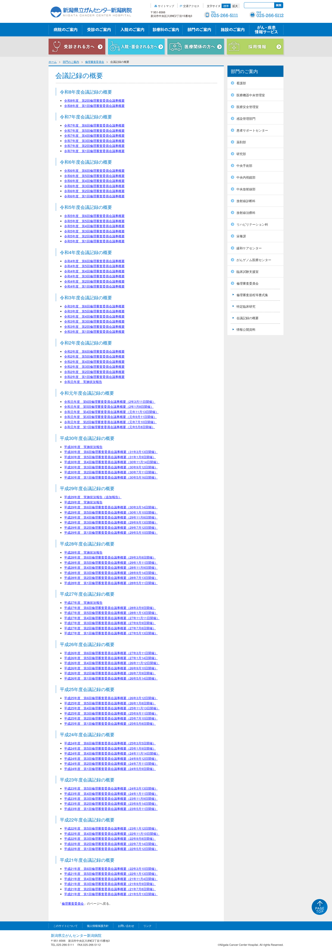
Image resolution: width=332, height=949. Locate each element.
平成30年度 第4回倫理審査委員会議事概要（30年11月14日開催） (111, 462)
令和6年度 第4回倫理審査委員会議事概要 (94, 180)
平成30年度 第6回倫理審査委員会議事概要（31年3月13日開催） (111, 451)
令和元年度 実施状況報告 (83, 381)
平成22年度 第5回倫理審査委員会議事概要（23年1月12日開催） (111, 828)
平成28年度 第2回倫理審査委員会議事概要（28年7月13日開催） (111, 577)
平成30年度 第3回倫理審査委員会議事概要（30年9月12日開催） (111, 467)
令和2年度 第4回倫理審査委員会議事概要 (94, 361)
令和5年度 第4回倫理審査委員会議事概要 (94, 226)
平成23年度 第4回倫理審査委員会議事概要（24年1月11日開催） (111, 793)
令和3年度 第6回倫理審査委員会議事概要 (94, 306)
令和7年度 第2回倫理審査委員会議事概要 (94, 145)
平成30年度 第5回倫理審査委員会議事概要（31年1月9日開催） (110, 457)
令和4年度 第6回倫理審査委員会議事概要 (94, 261)
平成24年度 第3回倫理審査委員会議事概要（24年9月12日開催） (111, 758)
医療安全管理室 (247, 106)
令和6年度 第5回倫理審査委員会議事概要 (94, 175)
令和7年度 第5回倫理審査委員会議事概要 (94, 130)
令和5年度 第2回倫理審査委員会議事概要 (94, 236)
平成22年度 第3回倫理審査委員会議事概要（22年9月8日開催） (110, 838)
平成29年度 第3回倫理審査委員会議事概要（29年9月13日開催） (111, 522)
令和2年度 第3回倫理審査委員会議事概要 (94, 366)
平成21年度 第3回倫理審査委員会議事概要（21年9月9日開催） (110, 883)
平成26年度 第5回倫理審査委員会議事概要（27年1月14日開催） (111, 658)
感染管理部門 (245, 118)
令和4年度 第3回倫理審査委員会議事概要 (94, 276)
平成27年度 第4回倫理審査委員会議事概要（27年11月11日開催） (111, 618)
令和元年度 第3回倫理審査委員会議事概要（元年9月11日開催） (110, 416)
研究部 (241, 153)
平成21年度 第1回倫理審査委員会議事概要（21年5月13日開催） (111, 894)
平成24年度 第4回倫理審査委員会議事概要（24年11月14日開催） (111, 753)
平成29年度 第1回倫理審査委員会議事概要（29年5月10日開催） (111, 532)
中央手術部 (244, 165)
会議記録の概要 (247, 318)
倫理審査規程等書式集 (252, 295)
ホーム (53, 62)
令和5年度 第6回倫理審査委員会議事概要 (94, 215)
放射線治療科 (245, 212)
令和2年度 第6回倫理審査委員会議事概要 (94, 351)
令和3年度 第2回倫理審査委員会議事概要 (94, 326)
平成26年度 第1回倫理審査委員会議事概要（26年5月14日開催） (111, 678)
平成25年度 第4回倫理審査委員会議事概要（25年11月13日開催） (111, 708)
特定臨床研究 (245, 306)
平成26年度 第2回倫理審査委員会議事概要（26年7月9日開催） (110, 673)
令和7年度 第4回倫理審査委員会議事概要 (94, 135)
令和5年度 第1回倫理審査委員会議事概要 (94, 241)
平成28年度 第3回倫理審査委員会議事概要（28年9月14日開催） (111, 572)
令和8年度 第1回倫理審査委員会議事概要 (94, 105)
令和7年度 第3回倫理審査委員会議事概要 (94, 140)
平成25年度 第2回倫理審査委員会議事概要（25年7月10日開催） (111, 718)
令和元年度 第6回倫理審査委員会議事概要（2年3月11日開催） (109, 401)
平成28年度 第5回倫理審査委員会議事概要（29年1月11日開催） (111, 562)
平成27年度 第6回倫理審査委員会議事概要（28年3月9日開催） (110, 607)
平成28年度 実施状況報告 (83, 552)
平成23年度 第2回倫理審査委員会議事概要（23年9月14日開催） (111, 803)
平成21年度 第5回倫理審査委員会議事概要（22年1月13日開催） (111, 873)
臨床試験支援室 (247, 271)
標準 (226, 6)
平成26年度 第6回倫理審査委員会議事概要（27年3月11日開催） (111, 653)
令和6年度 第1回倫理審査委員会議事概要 (94, 196)
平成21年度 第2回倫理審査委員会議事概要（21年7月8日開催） (110, 889)
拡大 (235, 6)
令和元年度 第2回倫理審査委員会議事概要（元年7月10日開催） (110, 422)
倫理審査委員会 (94, 62)
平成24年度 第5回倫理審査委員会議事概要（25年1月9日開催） (110, 748)
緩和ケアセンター (249, 248)
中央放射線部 (245, 189)
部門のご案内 (71, 62)
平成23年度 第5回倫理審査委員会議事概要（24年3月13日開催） (111, 788)
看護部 (241, 83)
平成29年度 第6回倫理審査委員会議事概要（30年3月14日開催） (111, 507)
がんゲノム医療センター (253, 259)
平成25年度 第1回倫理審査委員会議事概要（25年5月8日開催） (110, 723)
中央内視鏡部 (245, 177)
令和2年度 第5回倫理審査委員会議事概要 (94, 356)
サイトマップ (166, 6)
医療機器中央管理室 (250, 95)
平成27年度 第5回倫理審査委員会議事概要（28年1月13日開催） (111, 612)
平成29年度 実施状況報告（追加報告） (93, 497)
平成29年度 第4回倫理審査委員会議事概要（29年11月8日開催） (111, 517)
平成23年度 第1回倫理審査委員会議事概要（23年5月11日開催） (111, 808)
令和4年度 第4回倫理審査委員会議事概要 (94, 271)
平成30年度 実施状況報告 (83, 446)
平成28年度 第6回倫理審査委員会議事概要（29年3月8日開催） (110, 557)
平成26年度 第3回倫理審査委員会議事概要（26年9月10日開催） (111, 668)
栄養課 (241, 236)
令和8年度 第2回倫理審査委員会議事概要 (94, 100)
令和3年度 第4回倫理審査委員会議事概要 (94, 316)
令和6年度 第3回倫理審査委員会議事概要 (94, 186)
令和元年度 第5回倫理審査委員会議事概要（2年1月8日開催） (109, 406)
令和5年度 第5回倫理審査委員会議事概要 (94, 221)
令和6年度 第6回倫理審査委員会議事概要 (94, 170)
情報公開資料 (245, 329)
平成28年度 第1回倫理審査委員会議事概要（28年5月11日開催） (111, 583)
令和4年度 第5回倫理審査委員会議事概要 (94, 266)
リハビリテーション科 (252, 224)
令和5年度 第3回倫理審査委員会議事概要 (94, 231)
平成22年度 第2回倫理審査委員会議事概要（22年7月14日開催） (111, 843)
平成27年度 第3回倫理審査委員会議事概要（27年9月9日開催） (110, 623)
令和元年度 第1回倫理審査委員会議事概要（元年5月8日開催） (109, 427)
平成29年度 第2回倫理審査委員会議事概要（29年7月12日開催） (111, 527)
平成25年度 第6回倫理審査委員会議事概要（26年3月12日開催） (111, 698)
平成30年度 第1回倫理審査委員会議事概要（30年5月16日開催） (111, 477)
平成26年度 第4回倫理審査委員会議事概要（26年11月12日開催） (111, 663)
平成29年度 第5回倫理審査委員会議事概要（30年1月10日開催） (111, 512)
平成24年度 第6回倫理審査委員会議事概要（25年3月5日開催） (110, 743)
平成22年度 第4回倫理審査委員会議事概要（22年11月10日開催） (111, 833)
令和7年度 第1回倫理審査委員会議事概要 (94, 151)
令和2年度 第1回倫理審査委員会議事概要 (94, 376)
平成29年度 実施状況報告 (83, 502)
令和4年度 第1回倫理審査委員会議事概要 (94, 286)
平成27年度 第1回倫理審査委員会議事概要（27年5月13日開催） (111, 633)
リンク (147, 926)
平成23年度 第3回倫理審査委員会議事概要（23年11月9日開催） (111, 798)
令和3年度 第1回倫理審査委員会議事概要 (94, 331)
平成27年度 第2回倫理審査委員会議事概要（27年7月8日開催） (110, 628)
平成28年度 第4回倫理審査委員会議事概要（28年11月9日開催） (111, 567)
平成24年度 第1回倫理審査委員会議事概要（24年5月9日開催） (110, 768)
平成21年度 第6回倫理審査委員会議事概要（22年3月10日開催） (111, 868)
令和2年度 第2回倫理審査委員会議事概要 (94, 371)
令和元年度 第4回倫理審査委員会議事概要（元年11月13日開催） (111, 411)
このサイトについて (65, 926)
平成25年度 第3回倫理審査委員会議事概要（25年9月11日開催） (111, 713)
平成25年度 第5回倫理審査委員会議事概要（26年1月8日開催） (110, 703)
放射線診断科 (245, 200)
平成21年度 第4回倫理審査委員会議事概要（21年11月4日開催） (111, 878)
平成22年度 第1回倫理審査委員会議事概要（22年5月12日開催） (111, 848)
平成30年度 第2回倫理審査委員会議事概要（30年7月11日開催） (111, 472)
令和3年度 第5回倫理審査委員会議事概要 (94, 311)
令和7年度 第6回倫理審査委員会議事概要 (94, 125)
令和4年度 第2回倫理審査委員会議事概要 (94, 281)
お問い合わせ (126, 926)
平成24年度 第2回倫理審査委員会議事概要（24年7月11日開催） (111, 763)
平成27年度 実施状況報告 (83, 602)
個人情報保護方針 (98, 926)
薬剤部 (241, 142)
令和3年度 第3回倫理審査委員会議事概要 (94, 321)
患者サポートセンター (252, 130)
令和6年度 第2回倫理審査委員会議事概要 (94, 191)
